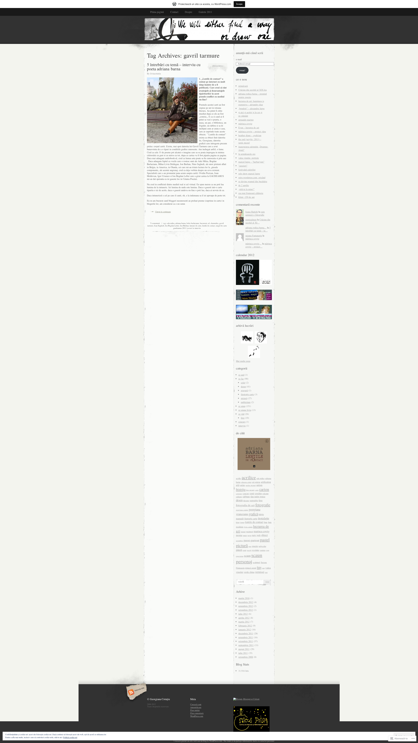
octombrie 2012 (245, 609)
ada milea (170, 223)
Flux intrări (195, 710)
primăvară (243, 85)
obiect (264, 535)
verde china (249, 572)
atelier (242, 485)
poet (250, 546)
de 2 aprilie (243, 185)
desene (246, 500)
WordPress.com (196, 716)
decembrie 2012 (245, 602)
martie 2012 (243, 621)
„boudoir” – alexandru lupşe (251, 108)
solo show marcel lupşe (249, 173)
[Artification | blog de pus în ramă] (209, 29)
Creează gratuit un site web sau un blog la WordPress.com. (198, 740)
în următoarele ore (246, 154)
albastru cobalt (246, 482)
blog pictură (250, 490)
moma (239, 535)
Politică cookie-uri (70, 737)
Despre (188, 12)
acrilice (249, 477)
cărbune (246, 496)
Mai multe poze (243, 361)
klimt (238, 522)
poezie (255, 546)
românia (262, 550)
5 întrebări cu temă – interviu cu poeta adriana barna (174, 66)
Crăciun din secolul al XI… (257, 221)
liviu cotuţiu (248, 527)
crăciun (265, 493)
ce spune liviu (244, 410)
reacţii (249, 550)
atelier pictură (251, 485)
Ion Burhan (184, 225)
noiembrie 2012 (245, 606)
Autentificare (195, 707)
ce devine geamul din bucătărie (252, 181)
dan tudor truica (257, 496)
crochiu (258, 493)
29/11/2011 (217, 65)
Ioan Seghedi (159, 225)
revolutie (255, 550)
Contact (174, 12)
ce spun (241, 406)
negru (249, 535)
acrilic (238, 478)
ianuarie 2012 (244, 629)
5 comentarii (155, 223)
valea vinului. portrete (248, 157)
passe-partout (251, 540)
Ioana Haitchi (251, 211)
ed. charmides (213, 223)
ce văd (241, 413)
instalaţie (263, 518)
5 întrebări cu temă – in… (258, 229)
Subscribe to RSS (136, 692)
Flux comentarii (197, 713)
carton (264, 489)
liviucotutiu (155, 73)
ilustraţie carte (247, 394)
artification (266, 482)
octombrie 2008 (245, 656)
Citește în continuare (163, 211)
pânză (239, 550)
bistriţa (240, 489)
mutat (245, 535)
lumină (243, 532)
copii (252, 493)
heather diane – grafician (249, 135)
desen (243, 386)
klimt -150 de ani (246, 197)
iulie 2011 (243, 653)
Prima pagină (157, 12)
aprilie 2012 (243, 617)
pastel (265, 539)
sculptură (256, 562)
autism (259, 485)
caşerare (239, 494)
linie (265, 522)
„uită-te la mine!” (246, 189)
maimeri (249, 531)
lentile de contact (208, 225)
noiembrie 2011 (245, 637)
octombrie (239, 541)
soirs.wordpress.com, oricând (251, 177)
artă (237, 485)
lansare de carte (195, 225)
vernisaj (259, 572)
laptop (242, 522)
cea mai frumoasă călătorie (250, 193)
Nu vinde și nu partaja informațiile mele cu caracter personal (249, 740)
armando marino (246, 119)
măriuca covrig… (253, 243)
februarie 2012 (245, 625)
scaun (247, 556)
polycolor (262, 546)
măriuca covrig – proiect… (258, 245)
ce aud (241, 374)
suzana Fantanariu (253, 235)
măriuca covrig (245, 123)
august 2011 (243, 649)
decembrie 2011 (245, 633)
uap (263, 568)
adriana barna (180, 223)
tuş (259, 567)
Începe (239, 4)
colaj (243, 382)
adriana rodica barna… (255, 227)
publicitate (245, 402)
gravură (244, 390)
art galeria (256, 482)
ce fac (241, 378)
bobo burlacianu (193, 223)
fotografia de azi (245, 505)
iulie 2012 (243, 613)
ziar (266, 572)
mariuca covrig (261, 531)
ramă (244, 550)
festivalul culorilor (247, 169)
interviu (198, 228)
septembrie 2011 (246, 645)
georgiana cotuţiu (242, 510)
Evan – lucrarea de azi (248, 127)
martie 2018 (243, 598)
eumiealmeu (251, 219)
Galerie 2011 (205, 12)
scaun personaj (249, 558)
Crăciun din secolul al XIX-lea (252, 89)
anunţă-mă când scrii (249, 53)
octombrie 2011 (245, 641)
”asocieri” (242, 165)
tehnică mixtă (250, 568)
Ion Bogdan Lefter (172, 225)
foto (242, 417)
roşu (267, 550)
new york (256, 535)
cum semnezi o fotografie (255, 213)
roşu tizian (239, 556)
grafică (253, 513)
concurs (241, 421)
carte (257, 490)
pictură (244, 398)
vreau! (242, 70)
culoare (239, 496)
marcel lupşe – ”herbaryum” (251, 161)
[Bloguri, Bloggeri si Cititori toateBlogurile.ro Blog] (246, 698)
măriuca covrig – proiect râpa (252, 131)
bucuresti (203, 223)
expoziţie (254, 500)
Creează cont (195, 704)
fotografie (262, 504)
